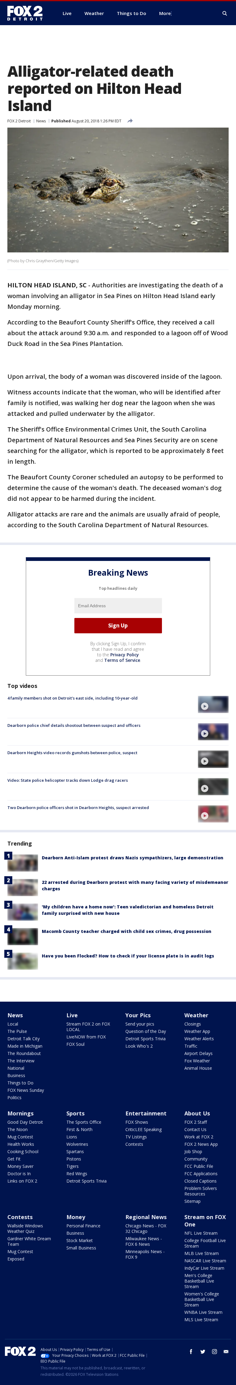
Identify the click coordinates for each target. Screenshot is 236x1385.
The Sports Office (83, 1122)
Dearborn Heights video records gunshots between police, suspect (72, 752)
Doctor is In (19, 1173)
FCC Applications (201, 1173)
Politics (14, 1097)
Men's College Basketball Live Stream (199, 1280)
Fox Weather (197, 1061)
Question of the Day (145, 1031)
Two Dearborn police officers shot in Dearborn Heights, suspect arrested (78, 807)
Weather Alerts (199, 1039)
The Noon (17, 1129)
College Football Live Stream (205, 1243)
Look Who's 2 (139, 1046)
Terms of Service (122, 660)
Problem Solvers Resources (200, 1191)
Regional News (146, 1217)
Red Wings (76, 1173)
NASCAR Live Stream (205, 1261)
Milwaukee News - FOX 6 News (143, 1241)
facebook (191, 1351)
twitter (203, 1351)
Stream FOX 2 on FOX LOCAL (88, 1026)
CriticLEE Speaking (143, 1129)
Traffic (190, 1046)
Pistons (73, 1159)
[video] (213, 704)
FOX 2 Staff (195, 1122)
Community (195, 1159)
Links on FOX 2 (22, 1181)
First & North (79, 1129)
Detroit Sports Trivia (145, 1039)
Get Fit (14, 1159)
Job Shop (193, 1151)
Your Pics (138, 1015)
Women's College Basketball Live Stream (201, 1299)
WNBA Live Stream (203, 1312)
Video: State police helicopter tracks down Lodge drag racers (67, 780)
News (41, 121)
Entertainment (146, 1113)
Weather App (197, 1031)
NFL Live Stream (201, 1233)
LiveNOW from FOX (86, 1037)
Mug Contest (20, 1137)
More (165, 13)
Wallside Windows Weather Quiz (25, 1228)
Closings (192, 1024)
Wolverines (77, 1144)
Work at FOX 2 (198, 1137)
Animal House (198, 1068)
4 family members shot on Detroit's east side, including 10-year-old (72, 698)
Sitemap (192, 1201)
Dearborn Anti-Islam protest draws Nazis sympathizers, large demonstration (132, 858)
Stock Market (79, 1240)
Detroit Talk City (23, 1039)
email (226, 1351)
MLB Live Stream (201, 1253)
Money (75, 1217)
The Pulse (17, 1031)
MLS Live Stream (201, 1319)
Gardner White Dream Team (29, 1241)
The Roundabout (24, 1053)
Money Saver (20, 1166)
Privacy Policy (124, 655)
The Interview (20, 1061)
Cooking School (22, 1151)
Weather (196, 1015)
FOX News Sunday (25, 1090)
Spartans (75, 1151)
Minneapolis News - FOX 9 (145, 1254)
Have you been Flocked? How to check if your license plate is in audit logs (128, 956)
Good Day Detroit (25, 1122)
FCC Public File (198, 1166)
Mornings (20, 1113)
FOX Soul (75, 1044)
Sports (75, 1113)
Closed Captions (200, 1181)
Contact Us (195, 1129)
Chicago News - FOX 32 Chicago (145, 1228)
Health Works (20, 1144)
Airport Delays (198, 1053)
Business (16, 1075)
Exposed (15, 1259)
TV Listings (136, 1137)
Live (72, 1015)
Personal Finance (83, 1226)
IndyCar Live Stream (204, 1268)
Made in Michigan (24, 1046)
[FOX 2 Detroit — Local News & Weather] (27, 13)
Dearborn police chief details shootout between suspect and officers (73, 725)
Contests (134, 1144)
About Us (197, 1113)
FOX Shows (136, 1122)
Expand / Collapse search (225, 13)
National (15, 1068)
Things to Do (20, 1083)
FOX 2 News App (201, 1144)
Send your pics (139, 1024)
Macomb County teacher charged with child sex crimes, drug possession (126, 931)
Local (12, 1024)
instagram (214, 1351)
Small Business (81, 1248)
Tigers (72, 1166)
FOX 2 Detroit (19, 121)
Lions (71, 1137)
